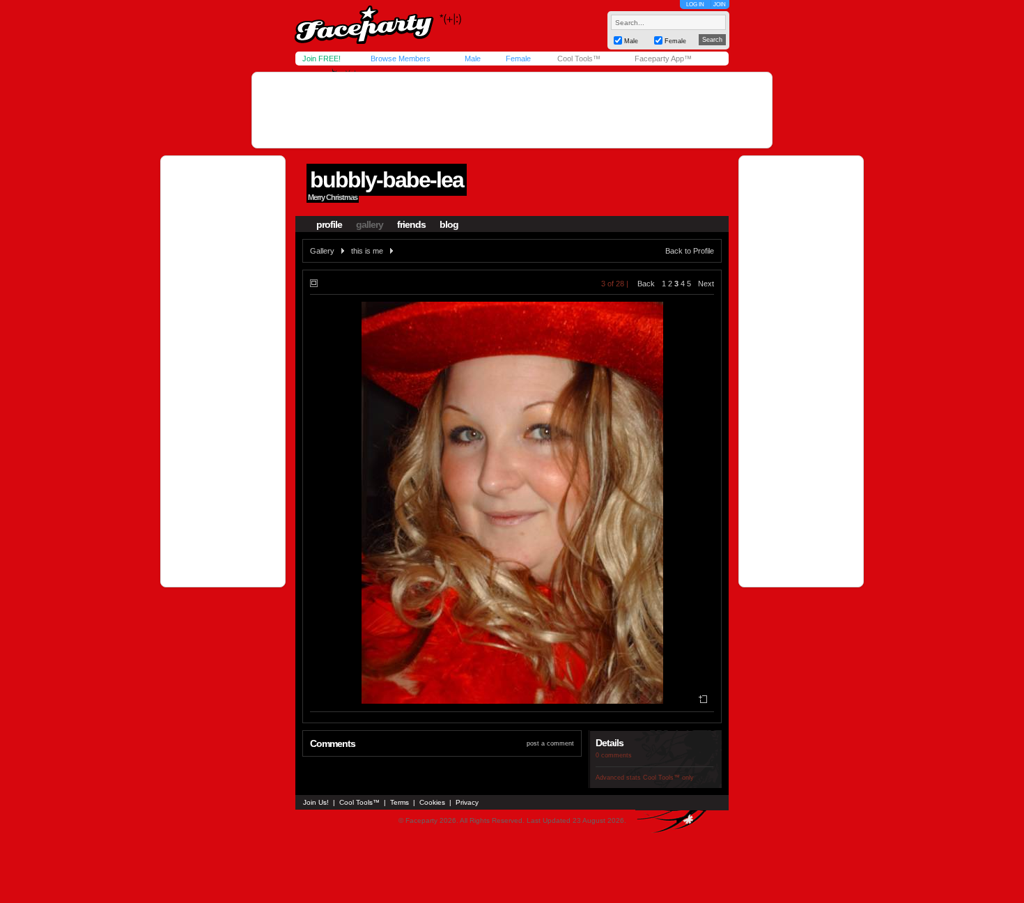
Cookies (432, 802)
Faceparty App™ (663, 58)
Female (518, 58)
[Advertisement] (512, 110)
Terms (399, 802)
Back (646, 283)
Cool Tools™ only (668, 777)
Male (473, 58)
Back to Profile (689, 251)
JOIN (719, 4)
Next (706, 283)
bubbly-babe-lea (386, 179)
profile (329, 224)
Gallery (322, 251)
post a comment (550, 743)
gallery (369, 224)
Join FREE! (321, 58)
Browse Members (400, 58)
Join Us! (316, 802)
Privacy (467, 802)
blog (449, 224)
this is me (367, 251)
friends (411, 224)
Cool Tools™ (578, 58)
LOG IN (695, 4)
